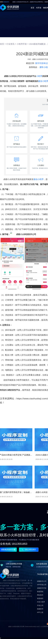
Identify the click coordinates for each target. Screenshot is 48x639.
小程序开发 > (23, 44)
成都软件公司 (41, 581)
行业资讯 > (11, 44)
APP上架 (40, 612)
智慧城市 (40, 598)
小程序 (39, 76)
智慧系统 (40, 591)
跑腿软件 (40, 609)
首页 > (3, 44)
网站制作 (40, 595)
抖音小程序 (41, 602)
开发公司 (40, 605)
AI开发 (38, 8)
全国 (4, 2)
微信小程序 (38, 179)
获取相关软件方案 (8, 550)
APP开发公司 (41, 585)
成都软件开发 (41, 588)
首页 (32, 8)
